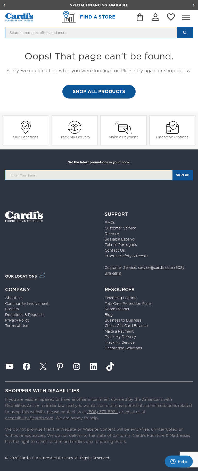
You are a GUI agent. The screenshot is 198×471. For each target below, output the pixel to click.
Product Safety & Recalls (126, 256)
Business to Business (123, 320)
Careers (12, 309)
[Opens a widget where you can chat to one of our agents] (178, 462)
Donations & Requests (25, 314)
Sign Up (182, 175)
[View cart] (140, 18)
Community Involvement (27, 303)
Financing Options (172, 137)
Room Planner (117, 309)
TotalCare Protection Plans (128, 303)
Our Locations (25, 137)
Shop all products (99, 91)
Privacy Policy (17, 320)
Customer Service (120, 228)
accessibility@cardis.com (29, 418)
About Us (13, 297)
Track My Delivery (74, 137)
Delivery (112, 233)
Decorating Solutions (123, 348)
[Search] (185, 32)
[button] (4, 5)
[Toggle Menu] (186, 17)
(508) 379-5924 (102, 411)
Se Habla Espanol (120, 239)
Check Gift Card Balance (126, 325)
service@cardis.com (155, 267)
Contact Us (115, 250)
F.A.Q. (110, 222)
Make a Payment (123, 137)
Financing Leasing (121, 297)
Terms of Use (16, 325)
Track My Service (120, 342)
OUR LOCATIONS (21, 276)
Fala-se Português (121, 244)
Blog (109, 314)
